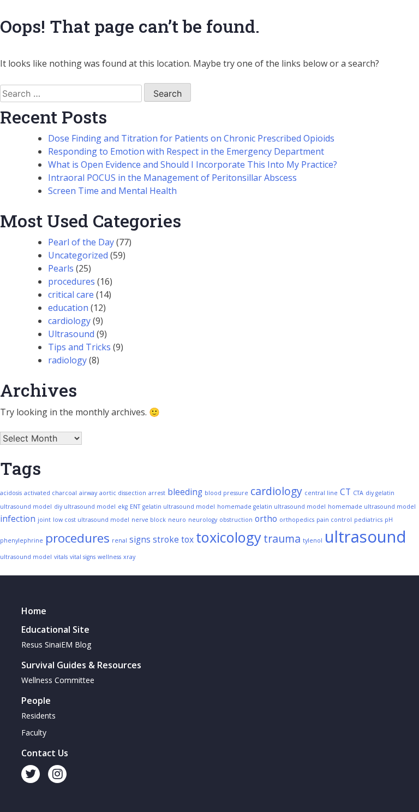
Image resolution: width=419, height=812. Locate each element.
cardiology (69, 321)
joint (44, 519)
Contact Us (44, 753)
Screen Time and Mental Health (112, 191)
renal (119, 540)
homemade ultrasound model (372, 506)
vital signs (82, 557)
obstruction (236, 519)
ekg (123, 506)
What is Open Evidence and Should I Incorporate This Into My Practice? (192, 164)
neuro (177, 519)
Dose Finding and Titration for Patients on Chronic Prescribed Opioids (191, 138)
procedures (71, 281)
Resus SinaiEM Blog (56, 644)
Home (33, 611)
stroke (166, 539)
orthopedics (296, 519)
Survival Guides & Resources (81, 665)
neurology (202, 519)
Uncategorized (78, 255)
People (36, 701)
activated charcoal (50, 493)
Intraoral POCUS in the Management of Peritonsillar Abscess (172, 178)
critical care (71, 295)
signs (140, 539)
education (68, 308)
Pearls (61, 268)
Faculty (33, 732)
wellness (109, 557)
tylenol (312, 540)
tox (187, 539)
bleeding (184, 492)
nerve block (148, 519)
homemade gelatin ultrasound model (271, 506)
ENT (135, 506)
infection (17, 519)
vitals (61, 557)
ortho (266, 519)
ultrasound (365, 537)
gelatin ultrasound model (178, 506)
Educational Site (55, 629)
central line (321, 493)
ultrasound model (26, 557)
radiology (67, 360)
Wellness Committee (57, 680)
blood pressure (226, 493)
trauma (282, 538)
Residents (38, 715)
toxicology (228, 537)
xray (129, 557)
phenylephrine (21, 540)
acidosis (11, 493)
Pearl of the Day (81, 242)
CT (345, 492)
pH (389, 519)
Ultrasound (71, 334)
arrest (156, 493)
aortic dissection (122, 493)
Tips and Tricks (79, 347)
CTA (358, 493)
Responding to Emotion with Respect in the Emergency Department (186, 151)
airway (88, 493)
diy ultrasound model (85, 506)
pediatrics (368, 519)
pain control (334, 519)
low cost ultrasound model (91, 519)
